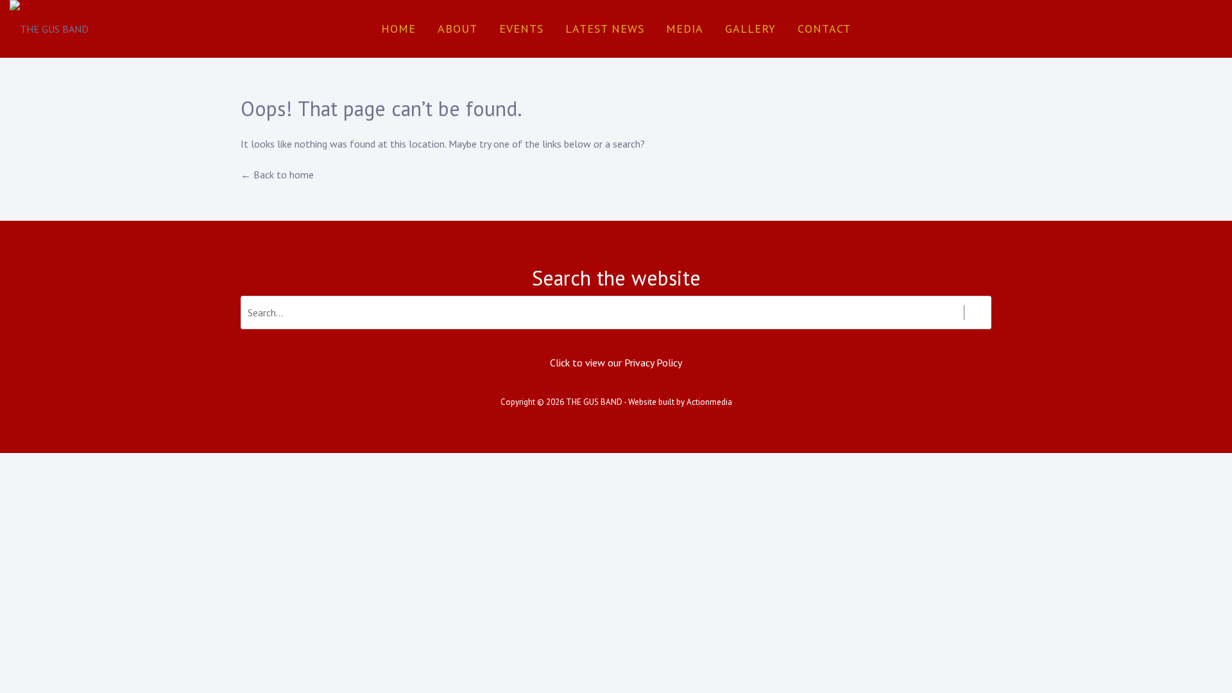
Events (521, 28)
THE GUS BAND (594, 402)
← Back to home (277, 174)
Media (684, 28)
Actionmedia (709, 402)
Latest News (604, 28)
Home (398, 28)
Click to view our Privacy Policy (616, 362)
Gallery (750, 28)
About (457, 28)
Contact (824, 28)
